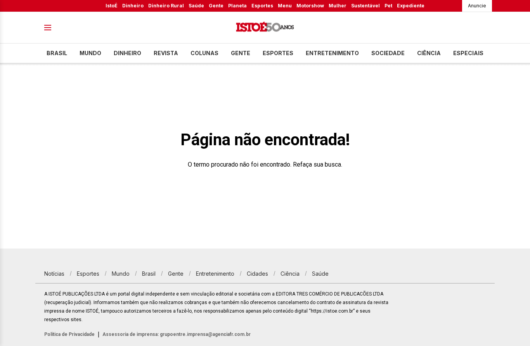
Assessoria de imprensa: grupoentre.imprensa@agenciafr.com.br (176, 334)
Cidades (257, 273)
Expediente (410, 6)
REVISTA (166, 53)
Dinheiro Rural (166, 6)
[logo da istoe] (265, 28)
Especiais (468, 53)
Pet (388, 6)
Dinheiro (133, 6)
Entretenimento (332, 53)
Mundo (90, 53)
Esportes (262, 6)
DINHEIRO (127, 53)
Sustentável (365, 6)
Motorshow (310, 6)
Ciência (429, 53)
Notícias (54, 273)
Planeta (237, 6)
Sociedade (388, 53)
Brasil (57, 53)
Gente (216, 6)
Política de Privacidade (69, 334)
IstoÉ (112, 6)
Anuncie (477, 6)
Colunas (204, 53)
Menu (285, 6)
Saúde (196, 6)
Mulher (337, 6)
